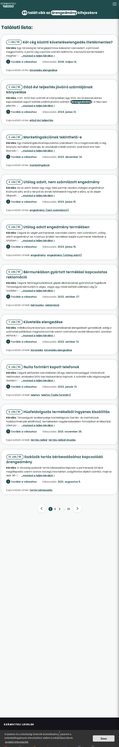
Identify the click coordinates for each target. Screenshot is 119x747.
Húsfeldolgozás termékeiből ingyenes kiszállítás (59, 412)
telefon (35, 395)
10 (68, 509)
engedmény (38, 255)
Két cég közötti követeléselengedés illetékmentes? (61, 42)
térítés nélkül (39, 440)
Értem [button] (104, 738)
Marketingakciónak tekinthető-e (45, 137)
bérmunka (37, 305)
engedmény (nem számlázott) (49, 210)
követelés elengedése (43, 70)
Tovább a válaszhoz (24, 62)
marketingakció (40, 165)
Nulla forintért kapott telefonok (44, 367)
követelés (37, 350)
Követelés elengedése (36, 322)
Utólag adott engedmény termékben (49, 227)
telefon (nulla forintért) (56, 395)
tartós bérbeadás (41, 490)
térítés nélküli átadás (62, 440)
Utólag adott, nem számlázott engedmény (54, 182)
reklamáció (52, 305)
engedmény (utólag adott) (64, 255)
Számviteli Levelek (19, 724)
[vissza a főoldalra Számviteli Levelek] (59, 5)
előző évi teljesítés (41, 120)
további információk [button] (16, 742)
